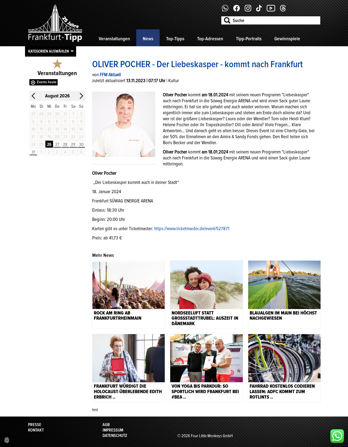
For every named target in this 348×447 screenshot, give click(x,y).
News (148, 39)
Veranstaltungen (114, 39)
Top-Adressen (210, 39)
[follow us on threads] (285, 10)
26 (49, 144)
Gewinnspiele (287, 39)
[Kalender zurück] (33, 96)
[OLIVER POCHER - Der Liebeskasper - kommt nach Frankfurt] (124, 124)
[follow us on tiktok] (261, 10)
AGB (106, 424)
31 (33, 152)
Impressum (112, 430)
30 (81, 144)
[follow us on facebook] (227, 10)
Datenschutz (114, 435)
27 (57, 144)
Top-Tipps (175, 39)
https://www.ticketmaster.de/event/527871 (191, 229)
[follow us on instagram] (250, 10)
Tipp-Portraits (249, 39)
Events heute (47, 82)
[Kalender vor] (81, 96)
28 (65, 144)
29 (73, 144)
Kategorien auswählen (48, 51)
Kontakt (36, 430)
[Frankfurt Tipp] (55, 42)
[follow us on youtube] (273, 10)
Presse (34, 424)
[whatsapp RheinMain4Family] (337, 436)
